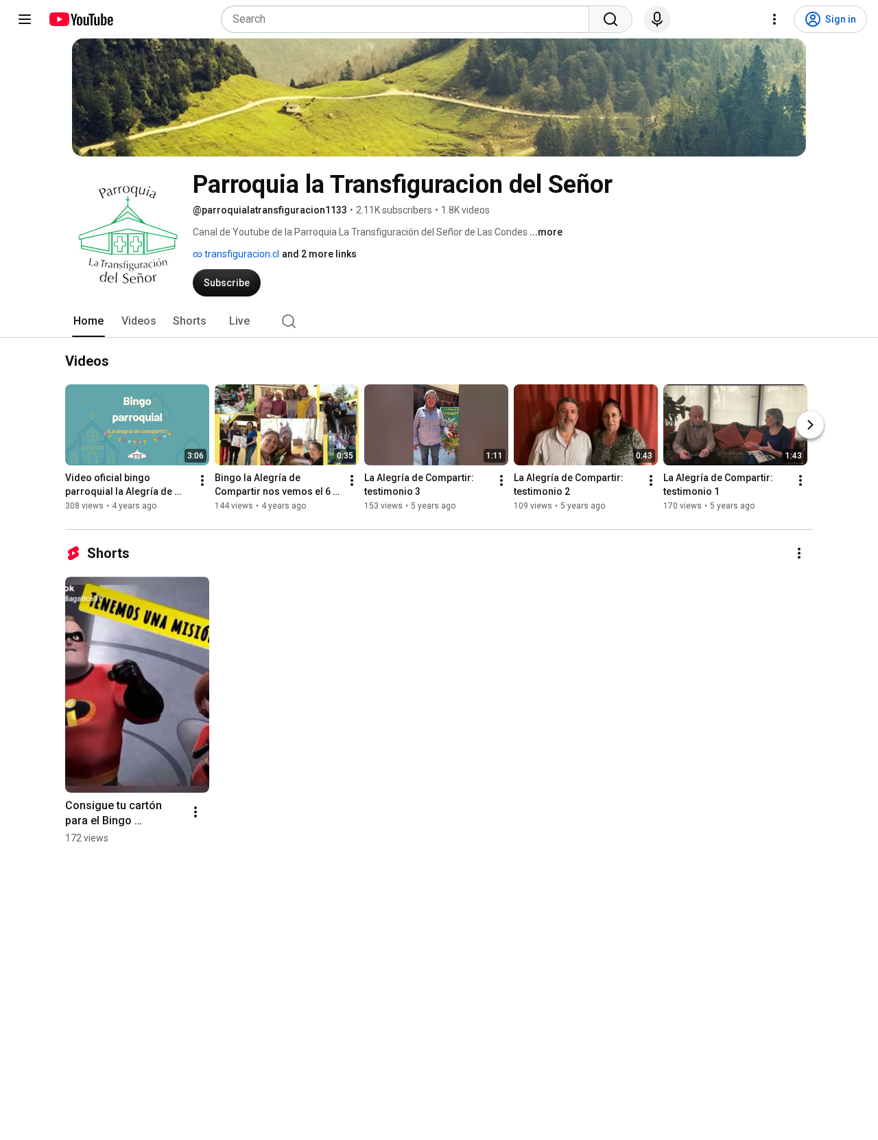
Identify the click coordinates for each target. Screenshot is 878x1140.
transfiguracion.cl (240, 253)
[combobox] (409, 19)
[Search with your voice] (657, 19)
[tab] (88, 321)
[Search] (610, 19)
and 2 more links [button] (319, 253)
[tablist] (439, 321)
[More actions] (202, 481)
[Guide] (24, 19)
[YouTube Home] (80, 19)
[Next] (810, 425)
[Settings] (774, 19)
